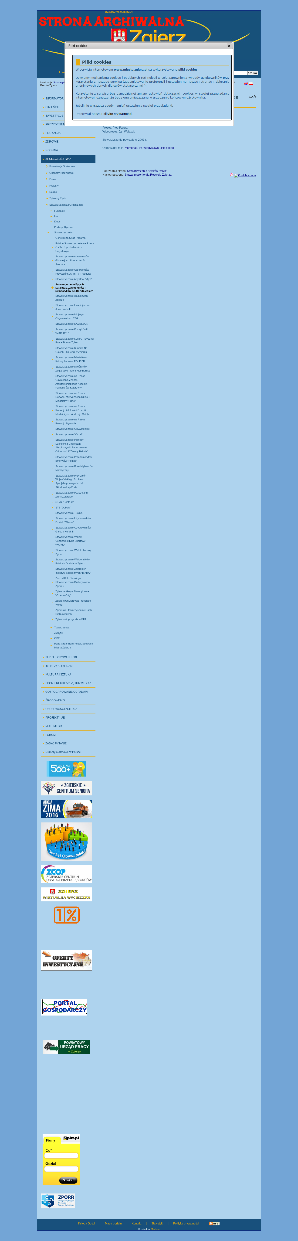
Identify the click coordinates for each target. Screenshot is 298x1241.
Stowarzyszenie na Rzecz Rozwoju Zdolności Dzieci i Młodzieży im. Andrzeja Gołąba (67, 410)
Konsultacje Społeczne (58, 165)
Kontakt (136, 1223)
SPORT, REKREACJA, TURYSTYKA (66, 682)
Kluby (52, 221)
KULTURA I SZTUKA (56, 673)
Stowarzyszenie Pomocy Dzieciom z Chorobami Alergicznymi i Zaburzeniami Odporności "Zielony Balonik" (66, 445)
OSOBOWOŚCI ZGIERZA (59, 708)
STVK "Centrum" (59, 501)
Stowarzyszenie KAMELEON (66, 323)
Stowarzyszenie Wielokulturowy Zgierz (68, 552)
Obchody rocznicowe (58, 172)
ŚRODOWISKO (53, 699)
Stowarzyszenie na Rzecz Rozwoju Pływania (65, 421)
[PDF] (232, 175)
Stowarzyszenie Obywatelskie (67, 428)
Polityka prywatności (186, 1223)
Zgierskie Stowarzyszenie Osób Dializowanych (68, 611)
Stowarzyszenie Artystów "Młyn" (68, 278)
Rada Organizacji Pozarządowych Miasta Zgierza (68, 645)
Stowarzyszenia (58, 232)
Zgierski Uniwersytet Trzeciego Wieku (68, 602)
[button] (229, 45)
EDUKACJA (51, 132)
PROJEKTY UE (53, 716)
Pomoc (49, 178)
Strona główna (61, 82)
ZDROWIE (49, 140)
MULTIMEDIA (51, 725)
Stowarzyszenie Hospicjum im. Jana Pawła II (67, 306)
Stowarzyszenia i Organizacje (62, 204)
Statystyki (157, 1223)
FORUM (48, 733)
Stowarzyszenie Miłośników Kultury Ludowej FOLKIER (66, 359)
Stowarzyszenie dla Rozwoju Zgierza (66, 297)
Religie (49, 191)
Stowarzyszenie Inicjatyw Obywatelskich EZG (64, 316)
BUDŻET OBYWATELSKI (59, 656)
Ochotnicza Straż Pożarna (65, 237)
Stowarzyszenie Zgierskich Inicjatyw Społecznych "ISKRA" (68, 570)
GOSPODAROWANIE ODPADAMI (64, 690)
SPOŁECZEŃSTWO (56, 158)
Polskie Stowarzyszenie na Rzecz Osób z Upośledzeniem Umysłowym (69, 246)
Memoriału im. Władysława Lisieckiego (149, 148)
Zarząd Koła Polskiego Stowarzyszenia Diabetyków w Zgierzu (67, 581)
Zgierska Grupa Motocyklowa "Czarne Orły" (67, 593)
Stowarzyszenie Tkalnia (63, 512)
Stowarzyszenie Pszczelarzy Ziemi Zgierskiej (66, 494)
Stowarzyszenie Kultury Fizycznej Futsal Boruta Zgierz (69, 340)
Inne (51, 216)
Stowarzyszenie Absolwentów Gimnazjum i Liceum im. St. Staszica (67, 260)
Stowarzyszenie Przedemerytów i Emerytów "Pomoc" (69, 458)
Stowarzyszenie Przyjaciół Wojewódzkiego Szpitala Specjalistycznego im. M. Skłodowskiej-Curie (65, 481)
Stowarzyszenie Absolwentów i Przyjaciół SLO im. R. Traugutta (68, 271)
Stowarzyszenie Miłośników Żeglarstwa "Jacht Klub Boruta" (68, 368)
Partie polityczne (58, 226)
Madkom (155, 1229)
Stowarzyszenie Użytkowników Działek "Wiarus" (68, 520)
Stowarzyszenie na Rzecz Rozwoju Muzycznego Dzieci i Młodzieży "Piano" (67, 396)
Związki (53, 632)
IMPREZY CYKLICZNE (57, 665)
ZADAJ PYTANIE (54, 742)
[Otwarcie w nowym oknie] (66, 817)
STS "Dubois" (58, 507)
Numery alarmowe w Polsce (61, 751)
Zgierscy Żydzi (54, 197)
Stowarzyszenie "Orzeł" (63, 434)
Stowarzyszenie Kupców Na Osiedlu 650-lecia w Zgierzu (66, 349)
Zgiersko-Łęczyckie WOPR (66, 619)
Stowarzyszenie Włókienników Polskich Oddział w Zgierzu (67, 561)
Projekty (50, 184)
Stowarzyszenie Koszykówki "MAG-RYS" (66, 330)
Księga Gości (86, 1223)
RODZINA (49, 149)
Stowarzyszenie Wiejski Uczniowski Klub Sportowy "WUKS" (65, 540)
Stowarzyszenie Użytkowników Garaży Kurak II (68, 529)
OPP (52, 638)
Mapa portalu (113, 1223)
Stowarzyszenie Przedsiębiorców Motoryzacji (69, 467)
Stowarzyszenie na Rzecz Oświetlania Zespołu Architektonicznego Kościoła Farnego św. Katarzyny (66, 381)
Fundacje (54, 210)
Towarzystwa (56, 627)
